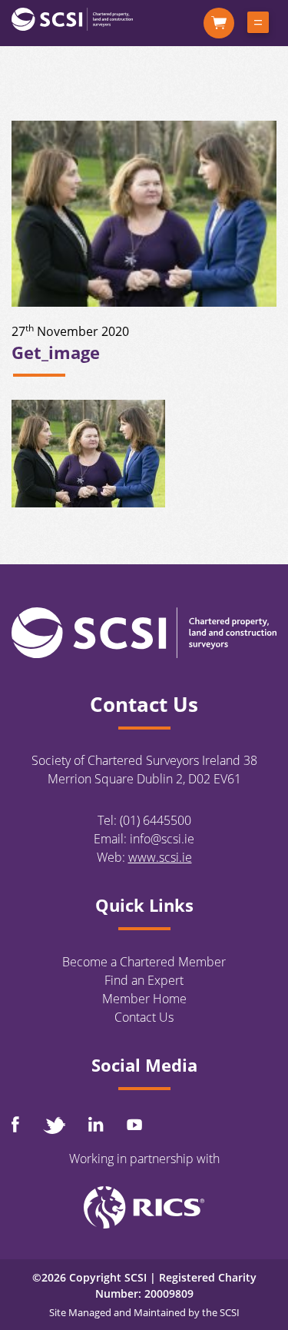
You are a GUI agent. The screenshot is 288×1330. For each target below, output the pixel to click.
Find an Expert (144, 980)
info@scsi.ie (162, 838)
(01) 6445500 (155, 820)
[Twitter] (53, 1125)
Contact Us (144, 1017)
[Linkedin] (96, 1124)
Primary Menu (258, 25)
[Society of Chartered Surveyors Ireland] (72, 18)
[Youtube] (134, 1124)
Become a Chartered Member (144, 961)
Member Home (144, 998)
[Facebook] (15, 1124)
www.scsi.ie (160, 857)
